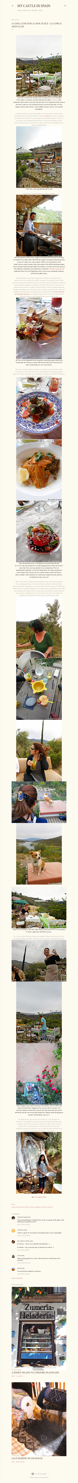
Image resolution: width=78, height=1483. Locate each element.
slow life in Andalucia (47, 1207)
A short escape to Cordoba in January (35, 1372)
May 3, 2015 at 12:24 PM (23, 1263)
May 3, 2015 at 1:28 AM (23, 1250)
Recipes (34, 10)
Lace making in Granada (27, 1458)
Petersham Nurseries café (56, 269)
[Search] (65, 5)
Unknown (20, 1230)
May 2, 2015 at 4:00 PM (23, 1224)
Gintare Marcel (44, 1477)
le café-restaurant (59, 292)
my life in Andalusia (34, 1207)
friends (27, 1207)
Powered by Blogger (40, 1474)
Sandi (19, 1268)
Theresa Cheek (22, 1217)
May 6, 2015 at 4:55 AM (23, 1274)
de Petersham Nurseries (22, 294)
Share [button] (13, 1204)
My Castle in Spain (23, 1241)
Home (19, 10)
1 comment (19, 1376)
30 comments (20, 1462)
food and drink (20, 1207)
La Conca (54, 100)
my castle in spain (33, 5)
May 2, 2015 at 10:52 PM (23, 1235)
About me (26, 10)
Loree (19, 1255)
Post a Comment (17, 1278)
